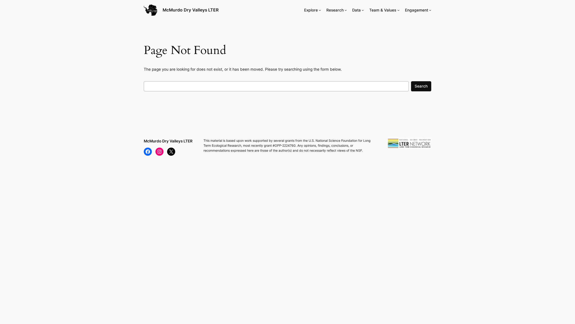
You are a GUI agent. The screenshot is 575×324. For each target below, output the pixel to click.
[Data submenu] (363, 10)
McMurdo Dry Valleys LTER (191, 10)
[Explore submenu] (320, 10)
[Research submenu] (346, 10)
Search (421, 86)
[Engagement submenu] (430, 10)
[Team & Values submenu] (398, 10)
